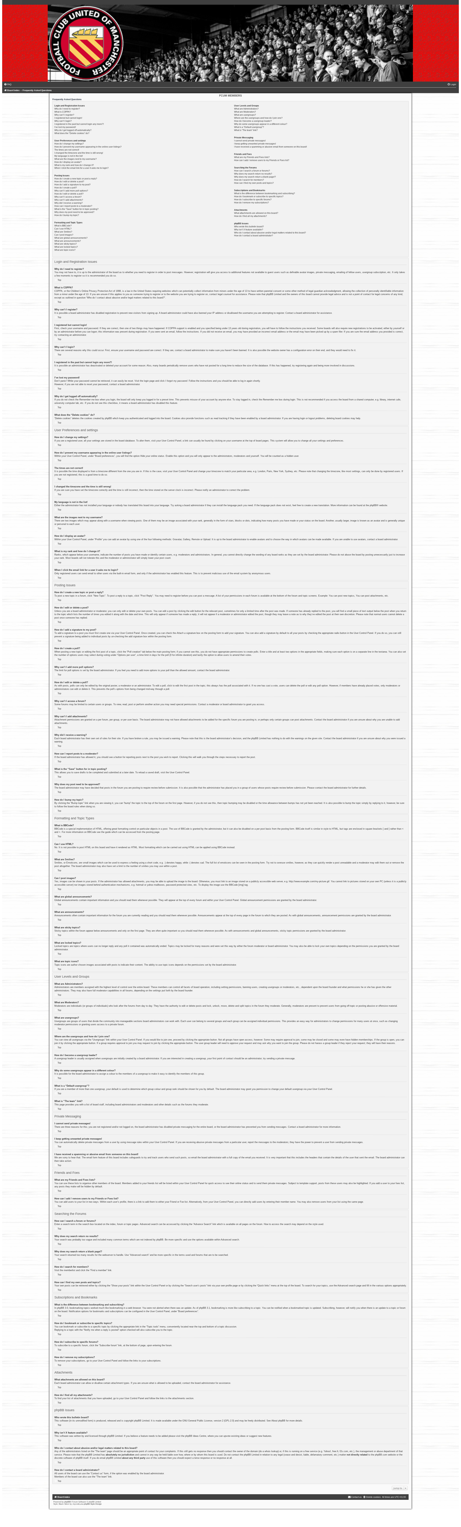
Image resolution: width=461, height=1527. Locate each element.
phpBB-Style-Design (93, 1504)
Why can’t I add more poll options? (71, 190)
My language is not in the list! (68, 156)
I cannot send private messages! (250, 140)
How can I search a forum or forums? (252, 170)
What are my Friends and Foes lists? (252, 157)
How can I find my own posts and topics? (254, 183)
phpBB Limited (141, 1420)
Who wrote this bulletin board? (249, 226)
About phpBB (278, 1420)
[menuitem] (7, 84)
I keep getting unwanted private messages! (255, 143)
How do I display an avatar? (68, 162)
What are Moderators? (245, 112)
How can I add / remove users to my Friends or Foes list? (261, 160)
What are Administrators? (246, 109)
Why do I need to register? (67, 109)
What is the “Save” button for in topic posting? (76, 209)
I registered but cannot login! (68, 118)
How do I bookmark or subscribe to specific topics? (258, 196)
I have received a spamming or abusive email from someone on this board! (270, 147)
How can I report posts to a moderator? (73, 206)
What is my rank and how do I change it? (74, 165)
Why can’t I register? (64, 115)
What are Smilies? (63, 232)
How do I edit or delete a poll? (69, 194)
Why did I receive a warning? (68, 203)
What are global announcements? (71, 238)
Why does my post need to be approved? (74, 212)
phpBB (373, 505)
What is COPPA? (62, 112)
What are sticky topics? (65, 244)
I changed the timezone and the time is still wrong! (78, 153)
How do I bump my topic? (66, 215)
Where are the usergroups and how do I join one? (258, 118)
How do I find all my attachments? (250, 216)
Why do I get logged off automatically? (72, 130)
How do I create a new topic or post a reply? (75, 178)
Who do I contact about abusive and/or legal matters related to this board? (270, 232)
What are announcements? (67, 241)
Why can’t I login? (63, 121)
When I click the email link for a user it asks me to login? (81, 168)
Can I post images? (63, 235)
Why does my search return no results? (253, 174)
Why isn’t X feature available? (248, 229)
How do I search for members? (249, 180)
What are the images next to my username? (75, 159)
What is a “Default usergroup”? (249, 127)
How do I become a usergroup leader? (253, 121)
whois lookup (271, 1451)
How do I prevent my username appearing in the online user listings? (88, 147)
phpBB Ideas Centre (195, 1436)
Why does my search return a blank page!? (255, 177)
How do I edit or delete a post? (69, 181)
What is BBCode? (63, 225)
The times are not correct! (66, 150)
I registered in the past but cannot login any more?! (79, 124)
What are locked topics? (66, 247)
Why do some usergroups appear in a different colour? (260, 124)
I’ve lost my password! (65, 127)
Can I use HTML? (62, 228)
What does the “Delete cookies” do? (71, 133)
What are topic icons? (64, 250)
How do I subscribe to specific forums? (253, 199)
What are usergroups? (245, 115)
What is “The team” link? (246, 130)
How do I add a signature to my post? (72, 184)
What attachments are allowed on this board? (256, 213)
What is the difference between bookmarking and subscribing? (264, 193)
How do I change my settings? (69, 143)
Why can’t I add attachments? (68, 200)
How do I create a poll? (65, 187)
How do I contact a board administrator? (253, 235)
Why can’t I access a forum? (68, 197)
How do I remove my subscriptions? (251, 202)
